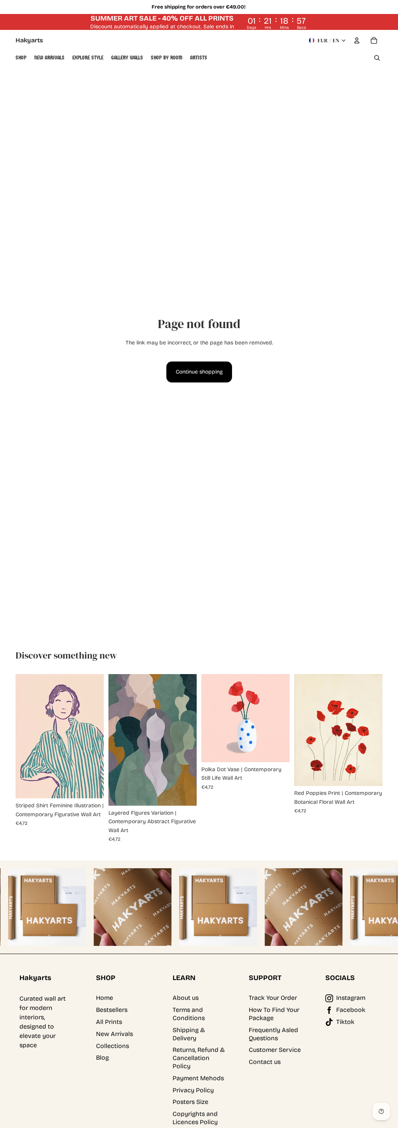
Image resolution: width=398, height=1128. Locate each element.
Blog (102, 1057)
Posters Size (190, 1101)
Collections (112, 1046)
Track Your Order (273, 997)
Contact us (265, 1061)
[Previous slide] (22, 736)
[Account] (356, 40)
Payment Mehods (198, 1078)
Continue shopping (199, 371)
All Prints (109, 1021)
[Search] (377, 57)
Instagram (350, 997)
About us (186, 997)
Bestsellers (111, 1009)
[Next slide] (98, 736)
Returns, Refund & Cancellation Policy (199, 1058)
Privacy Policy (193, 1090)
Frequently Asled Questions (273, 1034)
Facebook (350, 1009)
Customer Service (275, 1049)
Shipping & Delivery (189, 1034)
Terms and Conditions (189, 1014)
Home (104, 997)
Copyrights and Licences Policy (195, 1118)
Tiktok (345, 1021)
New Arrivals (114, 1034)
